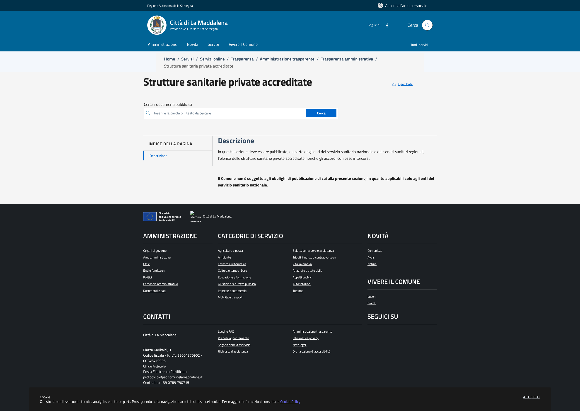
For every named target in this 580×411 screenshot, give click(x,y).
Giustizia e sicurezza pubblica (237, 283)
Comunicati (374, 250)
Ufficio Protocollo (154, 366)
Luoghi (371, 296)
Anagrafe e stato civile (307, 270)
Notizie (372, 263)
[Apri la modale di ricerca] (427, 25)
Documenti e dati (154, 290)
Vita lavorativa (302, 263)
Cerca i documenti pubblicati (168, 104)
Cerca (321, 113)
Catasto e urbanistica (232, 263)
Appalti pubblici (302, 277)
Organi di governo (155, 250)
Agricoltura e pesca (230, 250)
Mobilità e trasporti (230, 297)
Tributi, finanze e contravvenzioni (314, 257)
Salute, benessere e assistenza (313, 250)
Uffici (146, 263)
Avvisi (371, 257)
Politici (147, 277)
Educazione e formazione (234, 277)
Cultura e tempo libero (232, 270)
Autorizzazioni (302, 283)
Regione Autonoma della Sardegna (170, 5)
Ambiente (224, 257)
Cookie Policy (290, 401)
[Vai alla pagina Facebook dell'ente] (385, 25)
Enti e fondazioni (154, 270)
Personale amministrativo (160, 283)
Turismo (298, 290)
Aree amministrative (157, 257)
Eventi (371, 303)
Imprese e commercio (232, 290)
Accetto (531, 397)
